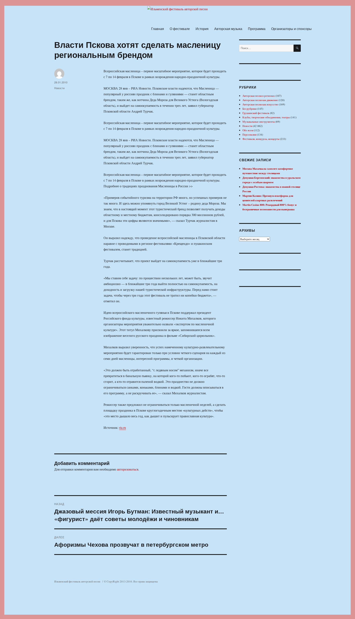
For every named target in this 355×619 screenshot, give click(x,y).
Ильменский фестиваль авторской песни (77, 581)
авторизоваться (127, 469)
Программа (256, 28)
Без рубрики (249, 108)
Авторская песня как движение (260, 100)
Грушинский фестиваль (255, 113)
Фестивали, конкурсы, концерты (260, 139)
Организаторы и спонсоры (291, 28)
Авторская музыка (228, 28)
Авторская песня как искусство (260, 104)
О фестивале (180, 28)
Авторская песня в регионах (258, 96)
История (202, 28)
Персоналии (249, 134)
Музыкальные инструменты (258, 121)
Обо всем (247, 130)
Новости (59, 88)
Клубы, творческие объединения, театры (266, 117)
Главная (157, 28)
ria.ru (122, 427)
